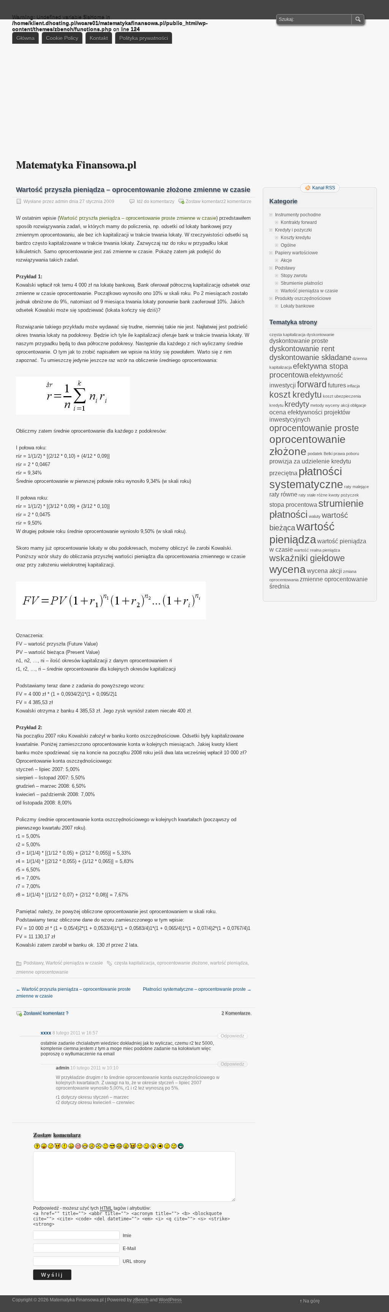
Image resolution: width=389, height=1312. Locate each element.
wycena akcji (324, 570)
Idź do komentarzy (155, 201)
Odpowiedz (232, 1036)
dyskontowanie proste (298, 340)
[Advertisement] (194, 101)
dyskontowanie (320, 334)
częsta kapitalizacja (134, 963)
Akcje (286, 260)
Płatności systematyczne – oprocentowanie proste (197, 989)
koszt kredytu (295, 395)
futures (337, 385)
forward (312, 384)
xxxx (46, 1033)
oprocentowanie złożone (182, 963)
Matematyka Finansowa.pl (76, 164)
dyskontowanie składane (310, 357)
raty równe (283, 494)
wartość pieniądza (229, 963)
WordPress (170, 1299)
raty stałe (307, 495)
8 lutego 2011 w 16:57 (75, 1033)
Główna (25, 38)
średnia (279, 586)
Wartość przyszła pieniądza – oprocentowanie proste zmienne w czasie (137, 218)
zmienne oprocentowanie (42, 972)
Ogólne (288, 245)
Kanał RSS (323, 187)
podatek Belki (320, 453)
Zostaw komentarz (204, 201)
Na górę (311, 1301)
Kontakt (99, 38)
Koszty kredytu (296, 237)
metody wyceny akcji (329, 405)
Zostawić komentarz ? (46, 1013)
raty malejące (356, 486)
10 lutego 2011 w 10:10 (94, 1068)
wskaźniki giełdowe (307, 558)
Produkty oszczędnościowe (303, 298)
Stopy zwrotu (294, 275)
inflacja (353, 386)
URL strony (134, 1261)
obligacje (358, 405)
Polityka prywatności (143, 38)
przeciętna (283, 473)
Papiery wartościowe (296, 252)
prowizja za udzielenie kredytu (310, 461)
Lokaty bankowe (298, 306)
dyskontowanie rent (302, 348)
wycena (287, 569)
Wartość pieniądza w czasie (74, 963)
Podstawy (33, 963)
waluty (315, 516)
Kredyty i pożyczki (293, 230)
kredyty (297, 404)
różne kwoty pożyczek (338, 495)
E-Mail (129, 1248)
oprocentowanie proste (314, 428)
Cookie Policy (62, 38)
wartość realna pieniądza (317, 550)
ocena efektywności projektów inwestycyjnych (309, 416)
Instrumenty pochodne (298, 214)
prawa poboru (346, 453)
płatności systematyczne (306, 477)
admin (61, 201)
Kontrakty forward (299, 222)
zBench (141, 1299)
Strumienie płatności (302, 283)
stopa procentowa (293, 504)
